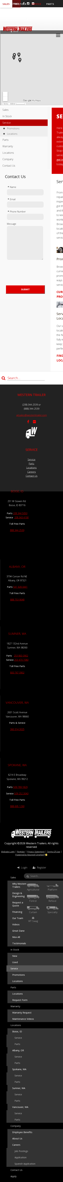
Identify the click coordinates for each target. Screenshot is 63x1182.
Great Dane (18, 930)
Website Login (8, 851)
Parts (5, 140)
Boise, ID (17, 1031)
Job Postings (21, 1151)
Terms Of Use (53, 851)
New (14, 955)
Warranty (9, 12)
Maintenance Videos (23, 1018)
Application (20, 1157)
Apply (27, 20)
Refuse (53, 900)
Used (15, 962)
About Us (17, 1138)
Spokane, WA (19, 1069)
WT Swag (33, 921)
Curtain (33, 912)
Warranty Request (22, 1012)
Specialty (52, 912)
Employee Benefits (22, 1132)
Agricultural (33, 889)
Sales (5, 110)
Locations (28, 12)
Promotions (13, 128)
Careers (31, 471)
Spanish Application (25, 1163)
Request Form (19, 1000)
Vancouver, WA (20, 1107)
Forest (33, 900)
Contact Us (10, 20)
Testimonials (19, 943)
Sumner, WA (18, 1088)
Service (6, 122)
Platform (52, 889)
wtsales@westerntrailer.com (31, 415)
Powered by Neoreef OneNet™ (30, 854)
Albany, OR (18, 1050)
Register (21, 851)
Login (23, 867)
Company (46, 12)
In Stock (7, 116)
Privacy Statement (36, 851)
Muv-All (16, 937)
